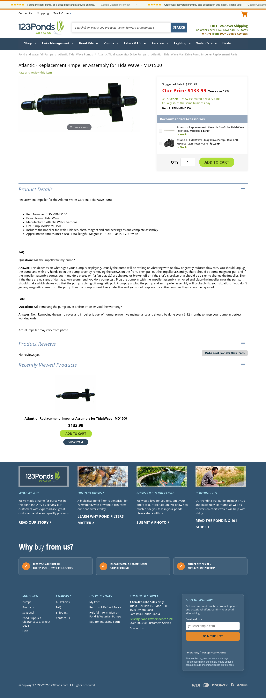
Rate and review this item (35, 72)
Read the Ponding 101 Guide (216, 523)
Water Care (204, 43)
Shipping (43, 13)
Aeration (157, 43)
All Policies (63, 602)
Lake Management (55, 43)
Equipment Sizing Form (104, 621)
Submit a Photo (151, 522)
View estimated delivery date (201, 99)
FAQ (58, 607)
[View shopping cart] (244, 14)
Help (25, 631)
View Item (76, 442)
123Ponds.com (41, 26)
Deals (226, 43)
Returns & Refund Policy (105, 607)
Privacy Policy (192, 653)
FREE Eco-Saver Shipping (222, 28)
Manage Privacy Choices (214, 653)
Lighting (180, 43)
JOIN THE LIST (213, 636)
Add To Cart (75, 433)
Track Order (61, 13)
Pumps (109, 43)
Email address (194, 619)
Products (28, 607)
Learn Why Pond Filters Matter (101, 519)
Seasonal (28, 612)
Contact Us (25, 13)
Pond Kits (86, 43)
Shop (28, 43)
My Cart (94, 602)
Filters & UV (133, 43)
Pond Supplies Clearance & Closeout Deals (36, 621)
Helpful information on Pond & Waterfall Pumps (105, 614)
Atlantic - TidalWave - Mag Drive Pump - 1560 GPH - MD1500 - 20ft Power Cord (208, 141)
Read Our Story (33, 522)
